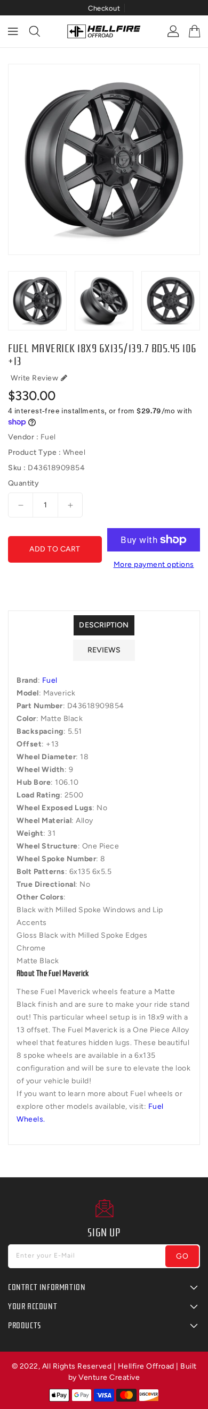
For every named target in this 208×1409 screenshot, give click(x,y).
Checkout (104, 8)
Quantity (23, 483)
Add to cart (55, 549)
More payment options (154, 564)
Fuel (50, 680)
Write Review (34, 378)
